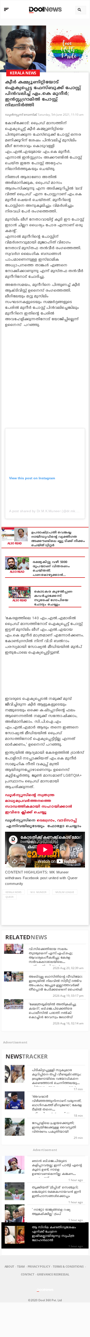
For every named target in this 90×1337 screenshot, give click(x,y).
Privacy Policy (39, 1267)
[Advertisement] (45, 377)
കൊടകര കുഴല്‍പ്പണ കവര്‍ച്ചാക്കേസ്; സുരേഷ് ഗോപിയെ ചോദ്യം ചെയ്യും (53, 598)
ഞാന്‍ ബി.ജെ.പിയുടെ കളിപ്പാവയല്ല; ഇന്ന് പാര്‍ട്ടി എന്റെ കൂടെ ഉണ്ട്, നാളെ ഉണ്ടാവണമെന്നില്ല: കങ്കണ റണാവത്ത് (57, 1169)
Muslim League (64, 892)
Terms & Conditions (68, 1267)
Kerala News (13, 892)
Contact (27, 1274)
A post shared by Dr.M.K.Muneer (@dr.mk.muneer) (49, 511)
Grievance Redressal (53, 1274)
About (9, 1267)
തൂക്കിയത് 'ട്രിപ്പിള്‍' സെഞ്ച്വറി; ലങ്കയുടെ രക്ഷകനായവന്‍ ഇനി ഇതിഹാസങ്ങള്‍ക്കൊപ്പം (56, 1192)
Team (21, 1267)
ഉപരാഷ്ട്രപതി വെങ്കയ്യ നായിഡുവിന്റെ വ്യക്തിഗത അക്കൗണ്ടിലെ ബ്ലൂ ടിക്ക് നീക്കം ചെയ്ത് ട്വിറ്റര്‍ (58, 539)
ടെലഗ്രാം (46, 820)
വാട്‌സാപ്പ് (67, 820)
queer (9, 896)
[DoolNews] (44, 9)
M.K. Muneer (38, 892)
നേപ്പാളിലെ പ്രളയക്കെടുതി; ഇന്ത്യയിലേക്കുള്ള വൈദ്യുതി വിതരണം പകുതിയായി (54, 1127)
